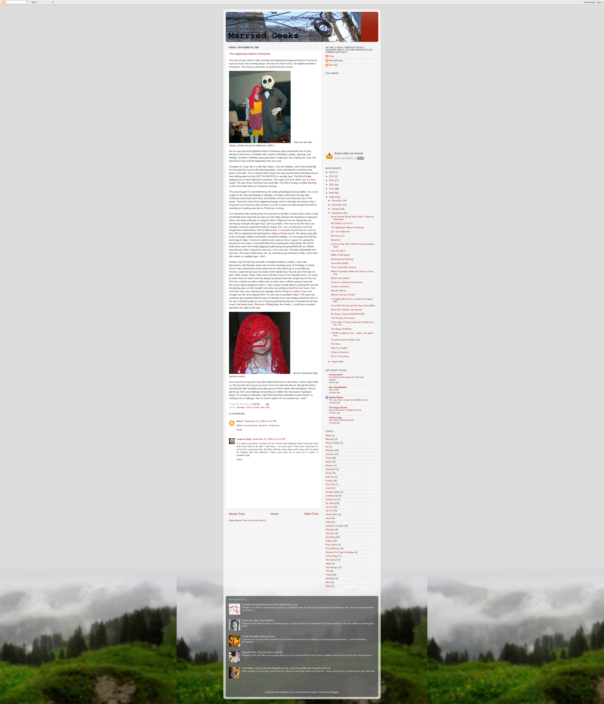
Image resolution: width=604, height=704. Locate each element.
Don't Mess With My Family (341, 420)
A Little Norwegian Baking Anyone (258, 636)
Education (331, 469)
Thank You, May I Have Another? (258, 620)
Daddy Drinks (336, 397)
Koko (328, 522)
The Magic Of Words (341, 329)
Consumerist (336, 374)
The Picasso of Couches (343, 318)
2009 (332, 193)
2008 (332, 197)
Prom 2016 (334, 390)
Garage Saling (333, 492)
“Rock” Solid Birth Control (343, 267)
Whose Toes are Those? (343, 295)
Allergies (330, 439)
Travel (329, 575)
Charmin (330, 454)
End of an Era (338, 236)
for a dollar (294, 291)
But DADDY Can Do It (341, 223)
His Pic (329, 510)
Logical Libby (244, 439)
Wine (328, 582)
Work (328, 586)
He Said (329, 503)
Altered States (333, 443)
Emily (249, 407)
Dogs (328, 462)
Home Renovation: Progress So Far (345, 410)
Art (327, 447)
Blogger (334, 692)
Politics (329, 541)
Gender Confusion (340, 286)
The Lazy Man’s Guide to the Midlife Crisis (348, 400)
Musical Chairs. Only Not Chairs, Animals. (262, 652)
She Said (265, 407)
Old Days (330, 533)
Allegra (232, 145)
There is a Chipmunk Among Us (347, 282)
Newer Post (237, 513)
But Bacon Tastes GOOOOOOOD (347, 314)
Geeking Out (332, 496)
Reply (239, 430)
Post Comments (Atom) (254, 520)
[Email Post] (267, 404)
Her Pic (329, 507)
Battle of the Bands (340, 255)
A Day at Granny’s (340, 352)
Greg (331, 56)
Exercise (330, 477)
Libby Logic (335, 417)
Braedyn (241, 407)
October (336, 209)
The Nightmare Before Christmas (249, 53)
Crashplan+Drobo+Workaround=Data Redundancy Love (270, 604)
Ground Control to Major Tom (345, 340)
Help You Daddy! (339, 348)
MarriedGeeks (336, 60)
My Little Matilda (338, 387)
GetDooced (331, 499)
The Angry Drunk (338, 407)
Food (328, 488)
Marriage (330, 529)
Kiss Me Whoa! (338, 290)
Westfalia (330, 578)
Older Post (311, 513)
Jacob (329, 518)
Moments (335, 240)
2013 (332, 176)
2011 (331, 184)
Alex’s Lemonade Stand (285, 230)
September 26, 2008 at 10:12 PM (268, 439)
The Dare (335, 344)
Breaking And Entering (342, 259)
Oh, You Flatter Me (340, 231)
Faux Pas (330, 484)
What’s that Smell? (340, 278)
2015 (332, 172)
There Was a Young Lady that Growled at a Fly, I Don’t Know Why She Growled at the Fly (286, 668)
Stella (328, 563)
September (337, 213)
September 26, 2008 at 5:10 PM (260, 421)
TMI (328, 571)
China (328, 458)
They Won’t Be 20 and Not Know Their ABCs (353, 305)
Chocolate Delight (340, 263)
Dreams (329, 465)
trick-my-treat (309, 179)
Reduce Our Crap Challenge (340, 552)
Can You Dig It (338, 251)
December (337, 200)
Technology (331, 567)
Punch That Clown (340, 356)
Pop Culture (331, 545)
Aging (328, 435)
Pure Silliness (332, 548)
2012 (332, 180)
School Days (332, 556)
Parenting (330, 537)
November (337, 205)
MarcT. (240, 421)
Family (256, 407)
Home (274, 513)
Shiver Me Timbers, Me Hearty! (346, 310)
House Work (332, 514)
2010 (332, 189)
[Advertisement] (349, 124)
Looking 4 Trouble (335, 526)
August (335, 361)
